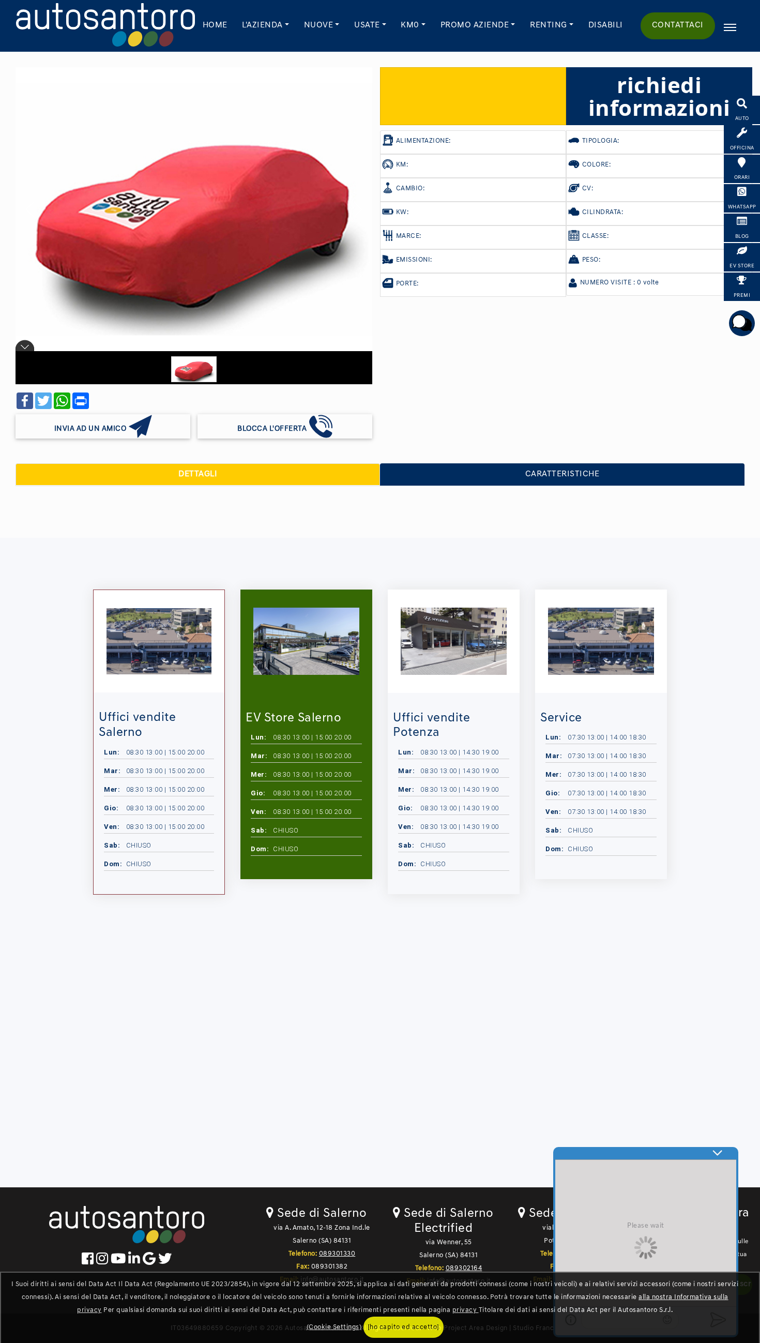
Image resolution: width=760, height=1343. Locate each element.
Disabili (605, 25)
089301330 (337, 1253)
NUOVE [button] (318, 25)
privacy (465, 1310)
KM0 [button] (410, 25)
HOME (215, 25)
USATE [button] (367, 25)
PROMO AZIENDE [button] (474, 25)
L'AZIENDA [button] (262, 25)
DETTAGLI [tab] (197, 474)
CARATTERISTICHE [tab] (562, 474)
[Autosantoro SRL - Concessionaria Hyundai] (105, 26)
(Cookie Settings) (334, 1327)
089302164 (464, 1268)
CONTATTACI (678, 25)
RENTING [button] (548, 25)
